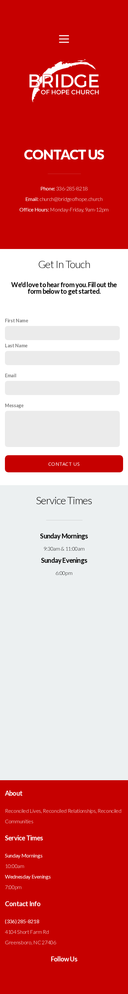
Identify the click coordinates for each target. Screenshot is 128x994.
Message (14, 405)
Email (10, 375)
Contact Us (64, 463)
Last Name (16, 345)
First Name (16, 320)
